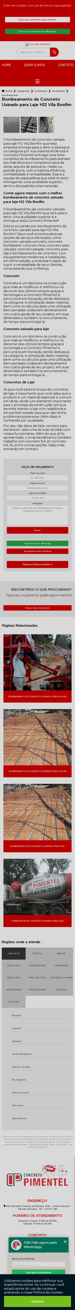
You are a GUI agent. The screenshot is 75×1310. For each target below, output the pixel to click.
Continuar (37, 1301)
